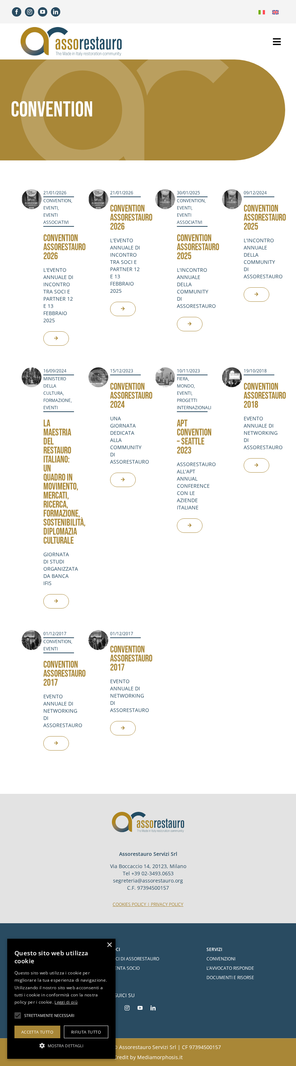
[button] (61, 1045)
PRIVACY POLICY (167, 904)
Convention (57, 201)
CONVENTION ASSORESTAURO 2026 (64, 247)
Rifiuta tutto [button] (86, 1032)
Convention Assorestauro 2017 (64, 674)
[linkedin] (55, 12)
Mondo (185, 386)
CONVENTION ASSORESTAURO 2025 (265, 218)
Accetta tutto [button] (37, 1032)
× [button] (109, 945)
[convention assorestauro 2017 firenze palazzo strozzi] (32, 633)
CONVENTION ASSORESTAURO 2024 (131, 396)
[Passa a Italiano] (262, 11)
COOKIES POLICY (129, 904)
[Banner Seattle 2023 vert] (165, 370)
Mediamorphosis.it (160, 1057)
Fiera (182, 379)
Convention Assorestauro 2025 (198, 247)
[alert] (61, 999)
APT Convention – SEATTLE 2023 (194, 437)
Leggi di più (66, 1002)
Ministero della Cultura (54, 386)
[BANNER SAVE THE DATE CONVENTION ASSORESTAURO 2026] (32, 192)
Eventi (50, 208)
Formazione (57, 400)
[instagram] (29, 12)
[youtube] (42, 12)
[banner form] (165, 192)
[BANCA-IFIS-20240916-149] (32, 370)
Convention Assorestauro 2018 (265, 396)
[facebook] (16, 12)
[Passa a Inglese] (275, 11)
